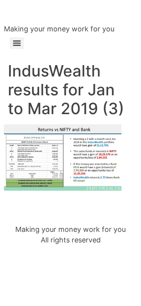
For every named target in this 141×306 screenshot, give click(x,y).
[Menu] (17, 43)
